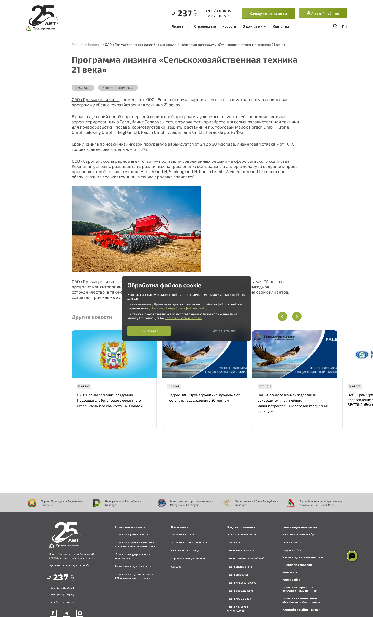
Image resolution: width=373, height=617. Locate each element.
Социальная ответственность (189, 542)
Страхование (205, 26)
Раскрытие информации (186, 550)
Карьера (176, 566)
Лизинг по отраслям (297, 565)
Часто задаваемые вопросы (302, 557)
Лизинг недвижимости (240, 550)
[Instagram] (79, 613)
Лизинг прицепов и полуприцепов (238, 608)
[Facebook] (53, 613)
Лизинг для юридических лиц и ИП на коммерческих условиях (134, 576)
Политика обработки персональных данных (299, 589)
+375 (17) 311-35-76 (61, 602)
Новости (229, 26)
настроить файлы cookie (183, 318)
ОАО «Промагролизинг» (96, 99)
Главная (78, 44)
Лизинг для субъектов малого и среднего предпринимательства (135, 544)
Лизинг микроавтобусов (241, 582)
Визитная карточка (182, 534)
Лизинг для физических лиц (132, 534)
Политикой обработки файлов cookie (179, 308)
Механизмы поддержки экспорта (135, 566)
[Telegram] (66, 613)
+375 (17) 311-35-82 (61, 587)
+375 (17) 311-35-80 (61, 595)
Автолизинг (234, 542)
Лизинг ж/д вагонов (239, 598)
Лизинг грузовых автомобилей (245, 558)
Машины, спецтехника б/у (298, 534)
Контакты (281, 26)
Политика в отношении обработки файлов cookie (301, 600)
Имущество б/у (291, 550)
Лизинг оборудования (240, 590)
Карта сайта (291, 580)
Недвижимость (291, 542)
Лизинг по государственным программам (132, 556)
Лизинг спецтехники (239, 566)
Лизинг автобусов (238, 574)
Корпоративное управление (188, 558)
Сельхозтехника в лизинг (242, 534)
